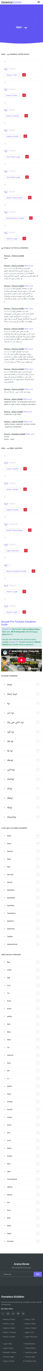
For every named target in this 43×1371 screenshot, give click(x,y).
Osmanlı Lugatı (8, 1357)
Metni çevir (28, 266)
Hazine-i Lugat (11, 239)
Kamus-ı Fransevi (12, 116)
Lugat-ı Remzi (8, 1348)
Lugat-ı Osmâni (8, 1361)
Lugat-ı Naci (7, 1344)
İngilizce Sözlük (12, 136)
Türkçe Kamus (30, 1348)
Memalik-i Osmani (9, 1352)
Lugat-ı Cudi (29, 1332)
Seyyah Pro (6, 629)
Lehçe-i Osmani (12, 469)
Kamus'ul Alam (11, 95)
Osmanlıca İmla (30, 1361)
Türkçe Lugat (29, 1357)
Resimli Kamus (29, 1344)
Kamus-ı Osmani (9, 1337)
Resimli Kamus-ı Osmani (15, 218)
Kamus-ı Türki (12, 75)
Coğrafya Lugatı (30, 1352)
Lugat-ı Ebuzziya (12, 551)
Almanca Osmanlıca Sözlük (16, 571)
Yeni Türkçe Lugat (13, 157)
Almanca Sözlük (9, 1319)
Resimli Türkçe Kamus (14, 198)
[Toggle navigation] (38, 2)
